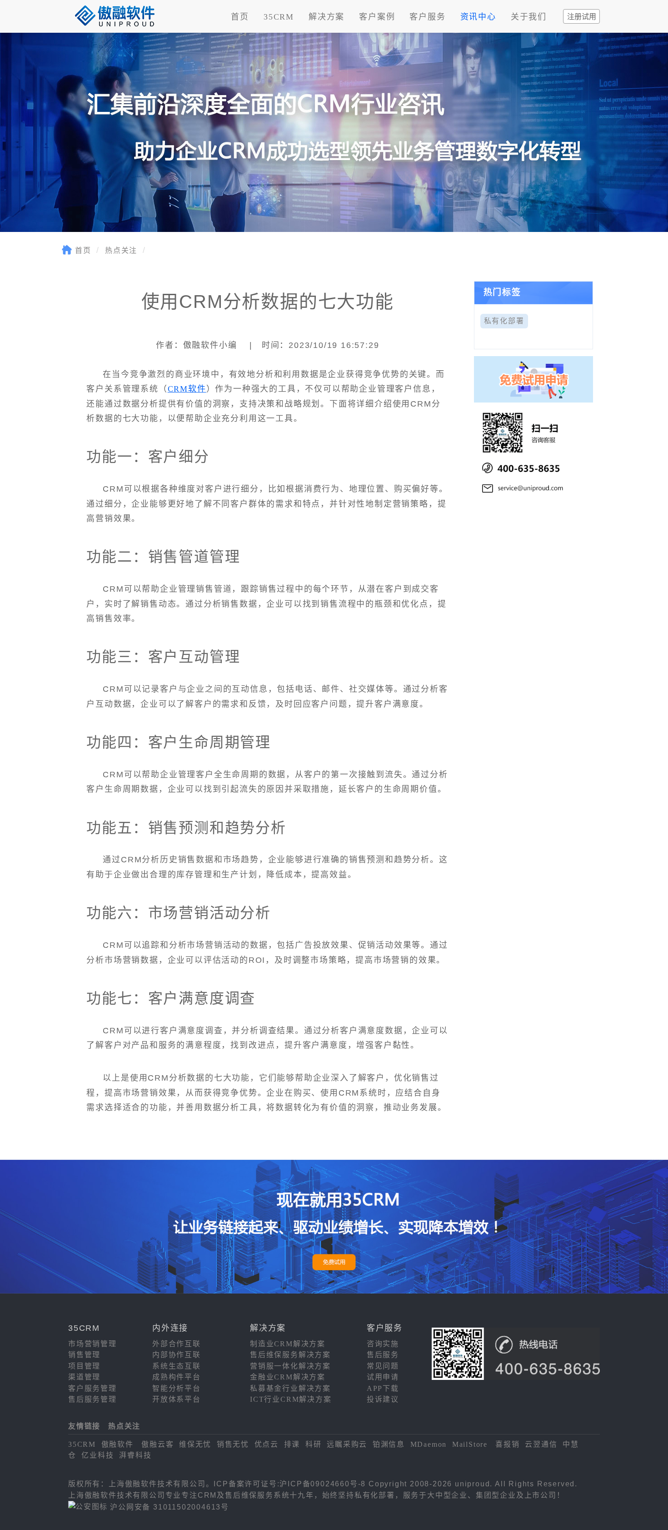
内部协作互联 (176, 1355)
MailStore (470, 1444)
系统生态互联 (176, 1366)
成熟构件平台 (176, 1377)
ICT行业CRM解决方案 (291, 1399)
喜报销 (507, 1444)
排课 (292, 1444)
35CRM (279, 16)
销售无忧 (233, 1444)
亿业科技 (97, 1455)
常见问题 (383, 1366)
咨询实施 (383, 1344)
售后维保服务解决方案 (290, 1355)
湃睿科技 (135, 1455)
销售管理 (84, 1355)
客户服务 (427, 16)
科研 (313, 1444)
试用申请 (383, 1377)
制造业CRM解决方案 (287, 1344)
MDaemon (428, 1444)
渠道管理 (84, 1377)
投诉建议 (383, 1399)
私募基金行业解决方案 (290, 1388)
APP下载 (383, 1388)
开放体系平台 (176, 1399)
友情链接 (84, 1426)
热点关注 (121, 250)
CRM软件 (187, 388)
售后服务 (383, 1355)
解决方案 (326, 16)
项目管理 (84, 1366)
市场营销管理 (92, 1344)
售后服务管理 (92, 1399)
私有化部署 (504, 321)
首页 (240, 16)
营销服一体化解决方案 (290, 1366)
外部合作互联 (176, 1344)
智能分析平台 (176, 1388)
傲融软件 (117, 1444)
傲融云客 (157, 1444)
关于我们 (529, 16)
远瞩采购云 (347, 1444)
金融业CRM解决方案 (287, 1377)
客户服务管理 (92, 1388)
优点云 (266, 1444)
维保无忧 (195, 1444)
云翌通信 (541, 1444)
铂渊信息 (389, 1444)
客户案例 (377, 16)
